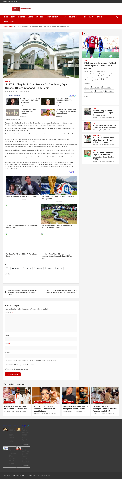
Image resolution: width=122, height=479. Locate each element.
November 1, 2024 (9, 411)
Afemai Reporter (24, 91)
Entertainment (52, 17)
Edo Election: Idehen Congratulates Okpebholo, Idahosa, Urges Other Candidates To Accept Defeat (22, 292)
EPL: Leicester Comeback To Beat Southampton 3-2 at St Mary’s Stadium (100, 66)
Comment (9, 312)
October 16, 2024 (98, 161)
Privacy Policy (31, 475)
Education (73, 17)
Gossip (83, 17)
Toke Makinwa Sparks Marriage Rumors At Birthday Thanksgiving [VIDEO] (105, 408)
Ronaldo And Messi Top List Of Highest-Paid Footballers (104, 126)
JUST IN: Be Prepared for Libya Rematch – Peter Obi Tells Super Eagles (104, 140)
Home (6, 17)
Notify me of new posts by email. (17, 369)
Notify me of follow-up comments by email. (20, 365)
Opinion (100, 17)
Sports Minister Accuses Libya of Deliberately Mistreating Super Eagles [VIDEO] (103, 155)
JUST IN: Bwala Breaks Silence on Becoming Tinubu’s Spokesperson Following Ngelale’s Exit (60, 291)
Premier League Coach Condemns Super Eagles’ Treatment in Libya (103, 113)
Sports (63, 17)
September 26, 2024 (11, 91)
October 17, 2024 (98, 144)
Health (91, 17)
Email (7, 344)
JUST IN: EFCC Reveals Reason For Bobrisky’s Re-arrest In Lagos (44, 408)
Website (7, 352)
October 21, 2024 (68, 411)
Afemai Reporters (19, 475)
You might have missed (14, 384)
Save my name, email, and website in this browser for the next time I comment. (32, 360)
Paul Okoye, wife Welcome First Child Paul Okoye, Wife (15, 407)
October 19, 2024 (89, 71)
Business (39, 17)
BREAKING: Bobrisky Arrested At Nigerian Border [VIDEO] (75, 407)
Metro (30, 17)
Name (7, 335)
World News (9, 22)
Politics (21, 17)
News (13, 17)
